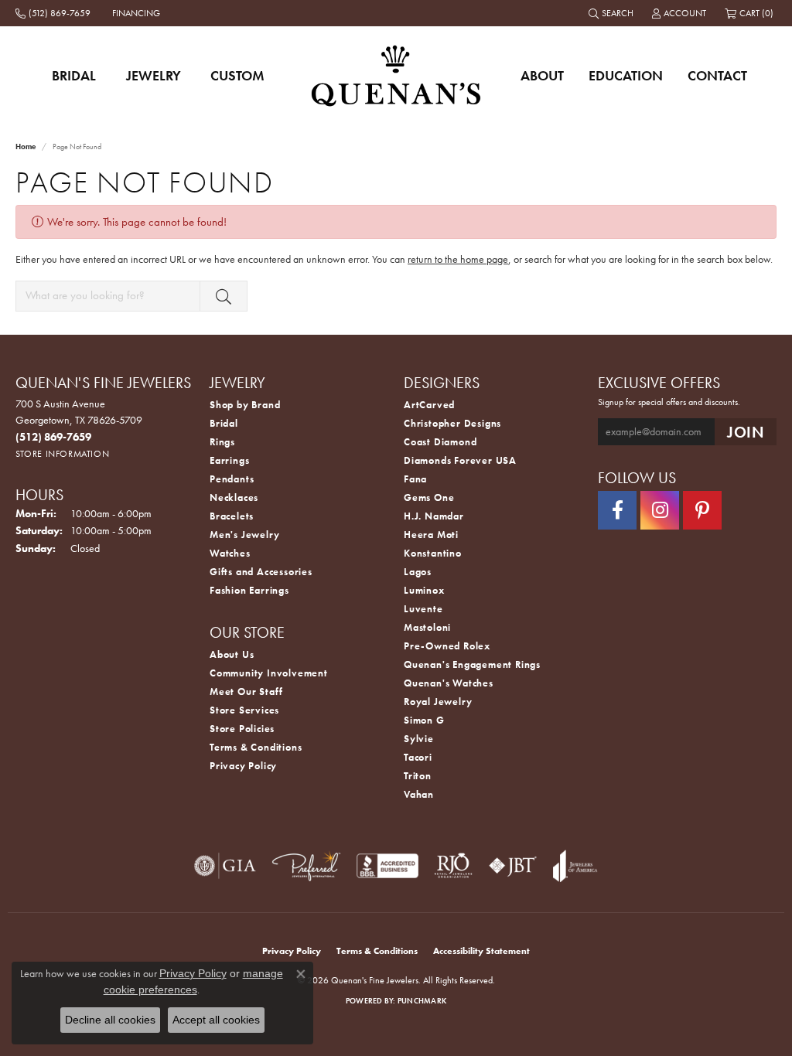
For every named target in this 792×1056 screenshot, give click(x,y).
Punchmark (422, 1001)
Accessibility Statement (481, 951)
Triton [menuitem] (418, 775)
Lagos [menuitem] (418, 571)
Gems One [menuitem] (429, 497)
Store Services (244, 710)
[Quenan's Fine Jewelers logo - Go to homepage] (396, 75)
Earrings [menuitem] (229, 460)
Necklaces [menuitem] (234, 497)
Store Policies (242, 728)
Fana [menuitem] (415, 478)
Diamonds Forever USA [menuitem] (460, 460)
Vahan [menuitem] (419, 794)
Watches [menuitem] (230, 553)
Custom (237, 75)
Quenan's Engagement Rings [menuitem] (472, 664)
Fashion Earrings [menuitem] (249, 590)
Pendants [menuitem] (232, 478)
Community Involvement (269, 673)
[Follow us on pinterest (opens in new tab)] (702, 510)
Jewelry (153, 75)
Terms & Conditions (256, 747)
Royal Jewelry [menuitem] (438, 701)
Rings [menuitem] (222, 441)
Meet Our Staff (246, 691)
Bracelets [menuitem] (232, 516)
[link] (54, 13)
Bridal (74, 75)
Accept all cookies (216, 1019)
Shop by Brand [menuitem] (245, 404)
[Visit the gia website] (225, 866)
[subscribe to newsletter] (746, 431)
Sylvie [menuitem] (419, 738)
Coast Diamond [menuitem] (440, 441)
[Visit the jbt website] (513, 866)
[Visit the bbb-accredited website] (387, 866)
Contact (717, 75)
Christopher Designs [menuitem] (452, 423)
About (542, 75)
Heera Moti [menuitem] (431, 534)
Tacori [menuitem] (418, 757)
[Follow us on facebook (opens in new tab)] (617, 510)
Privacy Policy (243, 765)
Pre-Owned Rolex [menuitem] (447, 645)
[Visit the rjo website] (453, 866)
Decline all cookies (110, 1019)
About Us (232, 654)
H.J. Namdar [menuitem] (434, 516)
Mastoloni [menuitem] (427, 627)
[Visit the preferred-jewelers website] (306, 866)
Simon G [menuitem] (424, 720)
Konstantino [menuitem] (433, 553)
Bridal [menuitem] (224, 423)
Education (626, 75)
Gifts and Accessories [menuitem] (261, 571)
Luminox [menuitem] (424, 590)
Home (25, 146)
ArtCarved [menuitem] (429, 404)
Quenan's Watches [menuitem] (448, 683)
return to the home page (458, 259)
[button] (613, 13)
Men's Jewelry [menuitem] (244, 534)
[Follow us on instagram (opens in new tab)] (659, 510)
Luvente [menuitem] (423, 608)
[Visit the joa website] (575, 866)
